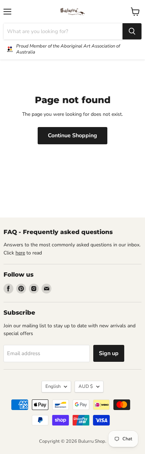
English (53, 386)
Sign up (109, 353)
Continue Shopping (72, 135)
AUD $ (85, 386)
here (20, 253)
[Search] (131, 31)
